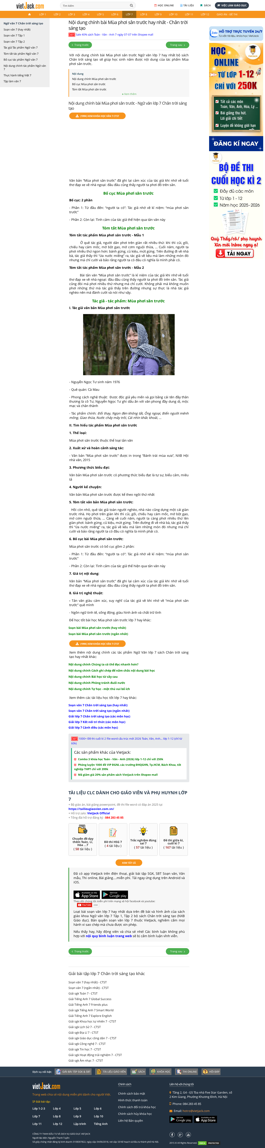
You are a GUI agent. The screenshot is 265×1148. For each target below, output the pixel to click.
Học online (166, 5)
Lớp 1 (42, 14)
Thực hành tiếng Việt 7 (17, 75)
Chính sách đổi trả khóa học (137, 1107)
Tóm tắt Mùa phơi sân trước (89, 89)
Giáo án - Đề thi (227, 14)
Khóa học (163, 1071)
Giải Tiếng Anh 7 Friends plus (88, 1005)
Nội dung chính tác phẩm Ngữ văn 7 (25, 67)
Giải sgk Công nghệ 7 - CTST (87, 1044)
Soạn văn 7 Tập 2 (14, 41)
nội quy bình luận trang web (109, 936)
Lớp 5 (100, 14)
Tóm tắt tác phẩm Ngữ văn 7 (21, 53)
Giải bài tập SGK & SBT (76, 1071)
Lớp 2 (57, 14)
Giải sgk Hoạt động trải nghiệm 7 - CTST (95, 1055)
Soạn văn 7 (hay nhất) (17, 29)
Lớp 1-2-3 (38, 1108)
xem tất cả (129, 862)
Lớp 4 (86, 14)
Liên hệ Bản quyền (130, 1121)
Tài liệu (188, 5)
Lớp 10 (173, 14)
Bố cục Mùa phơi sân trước (88, 84)
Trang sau (176, 45)
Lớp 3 (71, 14)
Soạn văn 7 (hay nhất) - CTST (88, 982)
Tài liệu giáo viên (114, 1071)
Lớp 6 (114, 14)
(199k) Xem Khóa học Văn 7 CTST (99, 116)
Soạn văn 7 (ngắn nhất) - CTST (89, 988)
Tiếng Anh (101, 1124)
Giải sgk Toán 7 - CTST (83, 993)
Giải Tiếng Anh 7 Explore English (90, 1016)
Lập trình (80, 1124)
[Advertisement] (129, 150)
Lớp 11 (189, 14)
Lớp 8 (143, 14)
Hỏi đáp (214, 1071)
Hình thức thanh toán (132, 1100)
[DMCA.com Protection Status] (211, 1143)
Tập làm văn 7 (12, 81)
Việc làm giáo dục (234, 5)
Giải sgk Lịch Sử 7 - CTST (85, 1027)
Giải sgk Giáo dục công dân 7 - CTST (92, 1038)
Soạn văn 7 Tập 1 (14, 35)
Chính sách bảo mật (131, 1094)
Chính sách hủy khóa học (135, 1114)
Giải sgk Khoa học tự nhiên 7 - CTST (92, 1021)
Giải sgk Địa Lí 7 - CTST (83, 1033)
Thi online (190, 1071)
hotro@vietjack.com (196, 1111)
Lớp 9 (158, 14)
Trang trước (81, 45)
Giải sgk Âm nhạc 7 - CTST (86, 1060)
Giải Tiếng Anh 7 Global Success (90, 999)
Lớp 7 (129, 14)
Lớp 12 (205, 14)
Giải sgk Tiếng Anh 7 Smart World (91, 1010)
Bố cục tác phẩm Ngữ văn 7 (21, 59)
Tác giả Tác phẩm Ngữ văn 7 (21, 47)
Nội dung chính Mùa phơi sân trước (94, 79)
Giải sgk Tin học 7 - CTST (85, 1049)
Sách (207, 5)
